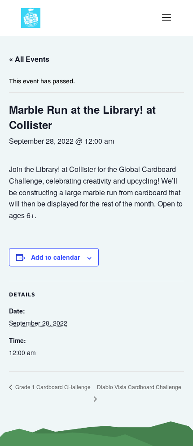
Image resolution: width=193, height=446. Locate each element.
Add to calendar (55, 257)
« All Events (29, 59)
